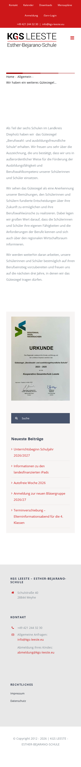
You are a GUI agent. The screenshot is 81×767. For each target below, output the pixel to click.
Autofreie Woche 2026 (30, 483)
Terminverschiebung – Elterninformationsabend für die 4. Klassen (38, 516)
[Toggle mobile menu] (72, 38)
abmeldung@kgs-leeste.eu (35, 652)
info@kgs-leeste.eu (53, 24)
